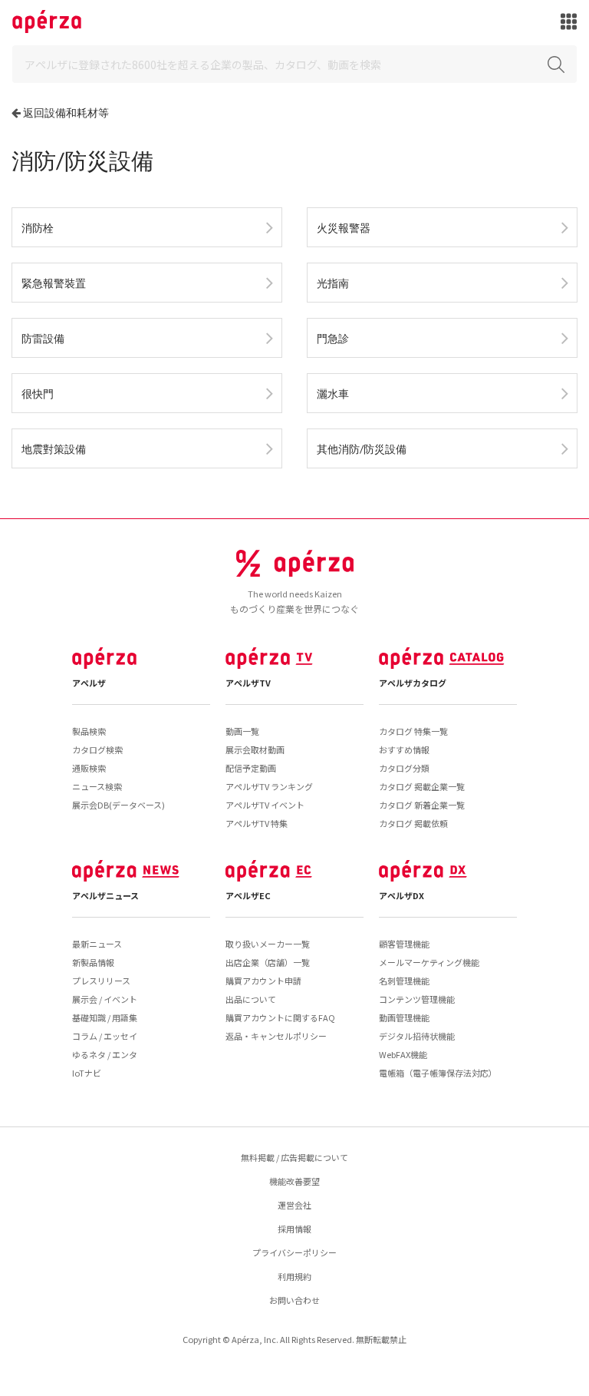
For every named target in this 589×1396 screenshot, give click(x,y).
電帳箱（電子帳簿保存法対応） (438, 1073)
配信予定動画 (250, 768)
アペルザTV (248, 682)
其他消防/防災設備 (361, 448)
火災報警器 (343, 227)
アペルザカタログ (412, 682)
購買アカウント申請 (263, 980)
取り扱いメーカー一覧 (267, 944)
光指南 (333, 282)
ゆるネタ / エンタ (104, 1054)
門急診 (333, 338)
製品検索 (89, 731)
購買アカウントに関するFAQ (280, 1017)
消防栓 (37, 227)
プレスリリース (101, 980)
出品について (250, 999)
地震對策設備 (53, 448)
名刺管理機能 (404, 980)
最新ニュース (97, 944)
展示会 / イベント (104, 999)
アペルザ (89, 682)
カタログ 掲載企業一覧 (422, 786)
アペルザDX (401, 895)
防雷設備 (42, 338)
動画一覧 (242, 731)
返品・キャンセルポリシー (276, 1036)
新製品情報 (93, 962)
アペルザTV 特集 (256, 823)
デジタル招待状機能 (417, 1036)
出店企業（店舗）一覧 (267, 962)
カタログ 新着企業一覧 (422, 805)
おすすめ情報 (404, 749)
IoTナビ (86, 1073)
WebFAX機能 (403, 1054)
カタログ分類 (404, 768)
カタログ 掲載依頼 (413, 823)
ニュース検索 (97, 786)
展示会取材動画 (255, 749)
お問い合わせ (294, 1300)
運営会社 (294, 1205)
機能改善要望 (294, 1181)
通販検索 (89, 768)
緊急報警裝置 (53, 282)
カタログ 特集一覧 (413, 731)
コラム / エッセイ (104, 1036)
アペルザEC (248, 895)
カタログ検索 (97, 749)
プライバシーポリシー (294, 1252)
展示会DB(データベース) (118, 805)
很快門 (37, 393)
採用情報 (294, 1228)
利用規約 (294, 1276)
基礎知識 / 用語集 (104, 1017)
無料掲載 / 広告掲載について (294, 1157)
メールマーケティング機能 (429, 962)
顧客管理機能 (404, 944)
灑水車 (333, 393)
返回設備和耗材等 (66, 112)
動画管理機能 (404, 1017)
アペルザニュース (105, 895)
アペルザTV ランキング (269, 786)
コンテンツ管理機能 (417, 999)
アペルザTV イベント (264, 805)
